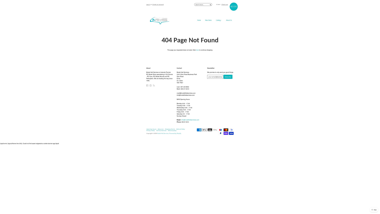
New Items (208, 20)
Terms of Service (161, 130)
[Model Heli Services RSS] (154, 85)
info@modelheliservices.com (190, 120)
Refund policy (172, 130)
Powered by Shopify (175, 133)
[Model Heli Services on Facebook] (147, 85)
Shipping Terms (170, 129)
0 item (218, 4)
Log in (148, 4)
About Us (229, 20)
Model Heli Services (162, 133)
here (197, 50)
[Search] (210, 4)
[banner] (164, 20)
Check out (224, 4)
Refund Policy (180, 129)
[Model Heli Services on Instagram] (151, 85)
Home (199, 20)
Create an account (158, 4)
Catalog (218, 20)
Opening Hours (151, 129)
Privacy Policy (150, 130)
